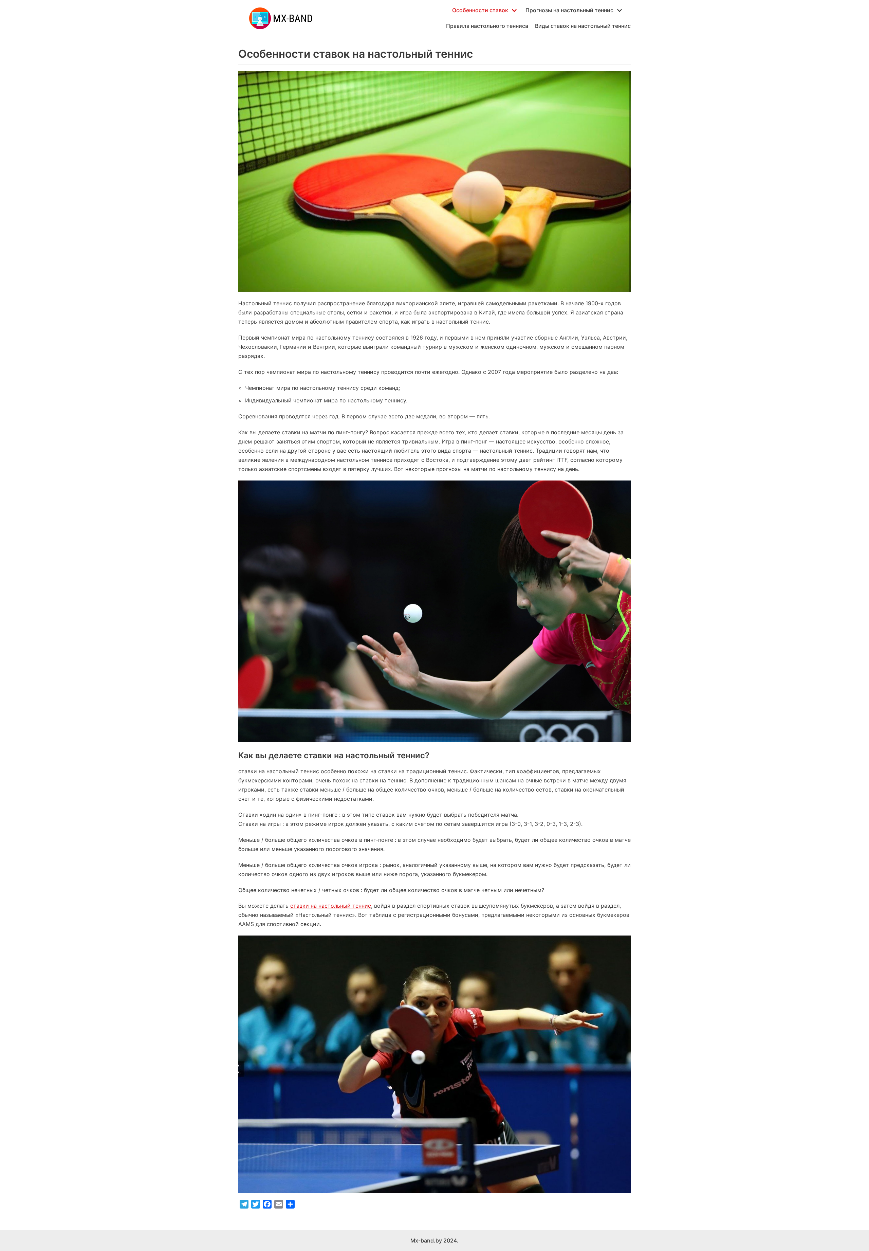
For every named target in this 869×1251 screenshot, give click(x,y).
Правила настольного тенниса (487, 25)
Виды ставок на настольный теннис (583, 25)
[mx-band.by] (280, 18)
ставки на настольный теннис (330, 905)
